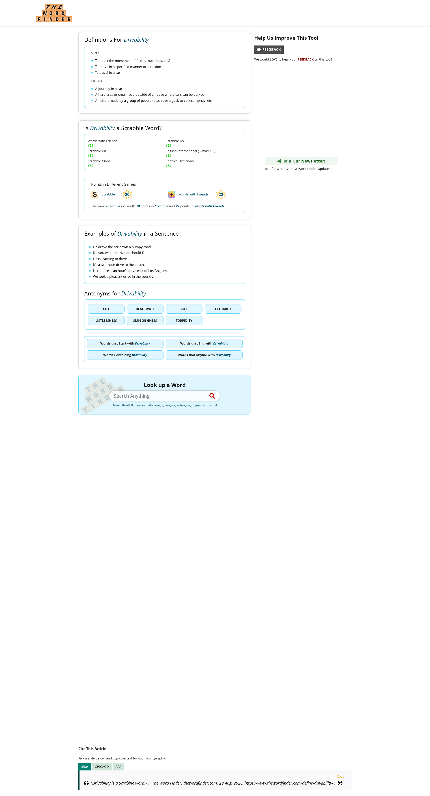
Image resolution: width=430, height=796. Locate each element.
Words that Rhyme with (204, 355)
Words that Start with (125, 343)
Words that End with (204, 343)
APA (118, 766)
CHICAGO (102, 766)
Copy (340, 776)
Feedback (271, 49)
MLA (84, 766)
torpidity (184, 320)
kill (184, 309)
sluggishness (145, 320)
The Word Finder (53, 13)
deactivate (145, 309)
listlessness (106, 320)
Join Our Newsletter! (303, 161)
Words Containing (125, 355)
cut (106, 309)
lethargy (223, 309)
